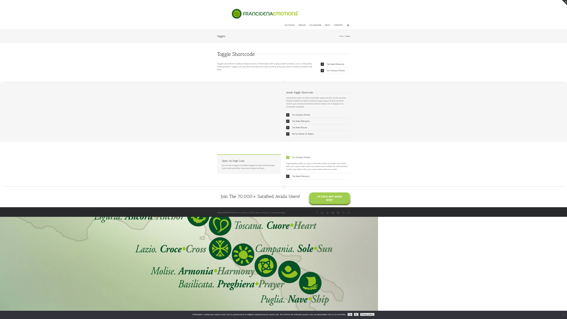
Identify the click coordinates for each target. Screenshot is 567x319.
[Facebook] (317, 212)
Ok (350, 314)
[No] (563, 314)
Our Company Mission (336, 70)
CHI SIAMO (289, 25)
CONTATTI (338, 25)
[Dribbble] (349, 212)
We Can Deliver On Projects (302, 134)
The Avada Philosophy (335, 64)
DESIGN (302, 25)
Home (341, 36)
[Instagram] (338, 212)
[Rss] (322, 212)
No (356, 314)
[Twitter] (327, 212)
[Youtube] (333, 212)
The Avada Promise (299, 127)
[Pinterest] (343, 212)
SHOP (327, 25)
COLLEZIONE (315, 25)
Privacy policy (367, 314)
